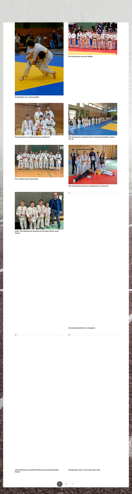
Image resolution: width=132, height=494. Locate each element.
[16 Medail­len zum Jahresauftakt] (39, 58)
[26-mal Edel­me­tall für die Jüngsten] (92, 259)
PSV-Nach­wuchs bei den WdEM (80, 56)
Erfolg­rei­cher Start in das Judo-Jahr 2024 (84, 470)
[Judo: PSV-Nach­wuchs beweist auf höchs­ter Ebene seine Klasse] (39, 211)
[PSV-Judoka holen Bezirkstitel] (39, 161)
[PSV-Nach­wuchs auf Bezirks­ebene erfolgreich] (39, 119)
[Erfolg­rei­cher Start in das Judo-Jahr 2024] (92, 401)
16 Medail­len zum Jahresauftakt (27, 97)
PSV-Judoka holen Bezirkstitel (26, 179)
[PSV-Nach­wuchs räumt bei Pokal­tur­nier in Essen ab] (92, 164)
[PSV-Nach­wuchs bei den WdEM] (92, 38)
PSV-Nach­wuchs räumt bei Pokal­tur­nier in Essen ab (88, 186)
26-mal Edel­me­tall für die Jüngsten (81, 328)
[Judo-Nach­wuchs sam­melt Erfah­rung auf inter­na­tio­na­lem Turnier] (39, 401)
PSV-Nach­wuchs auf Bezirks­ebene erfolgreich (32, 137)
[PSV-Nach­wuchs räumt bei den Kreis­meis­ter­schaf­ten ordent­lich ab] (92, 119)
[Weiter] (72, 484)
